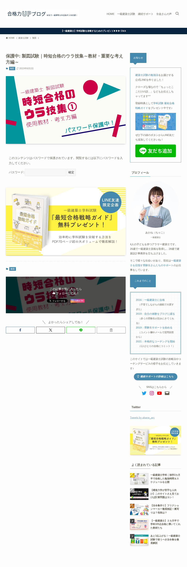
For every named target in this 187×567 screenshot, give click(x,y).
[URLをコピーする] (111, 330)
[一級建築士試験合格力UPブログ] (42, 14)
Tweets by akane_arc (142, 417)
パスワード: (17, 172)
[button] (20, 330)
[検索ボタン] (177, 14)
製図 (12, 68)
